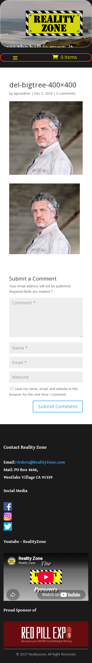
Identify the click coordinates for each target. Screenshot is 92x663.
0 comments (66, 93)
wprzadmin (22, 93)
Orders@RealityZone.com (41, 462)
